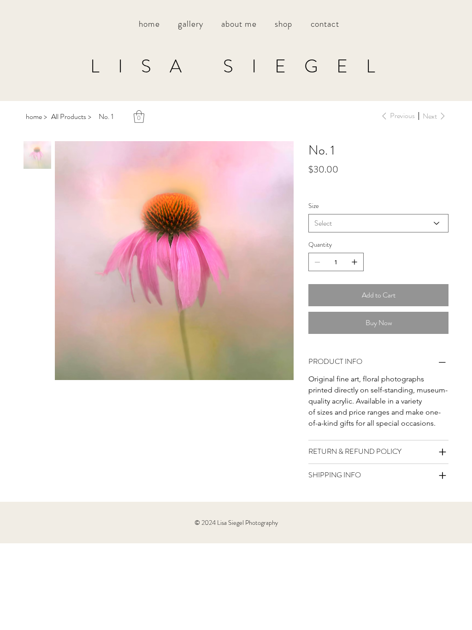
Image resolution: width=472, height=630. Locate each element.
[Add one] (354, 262)
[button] (190, 24)
